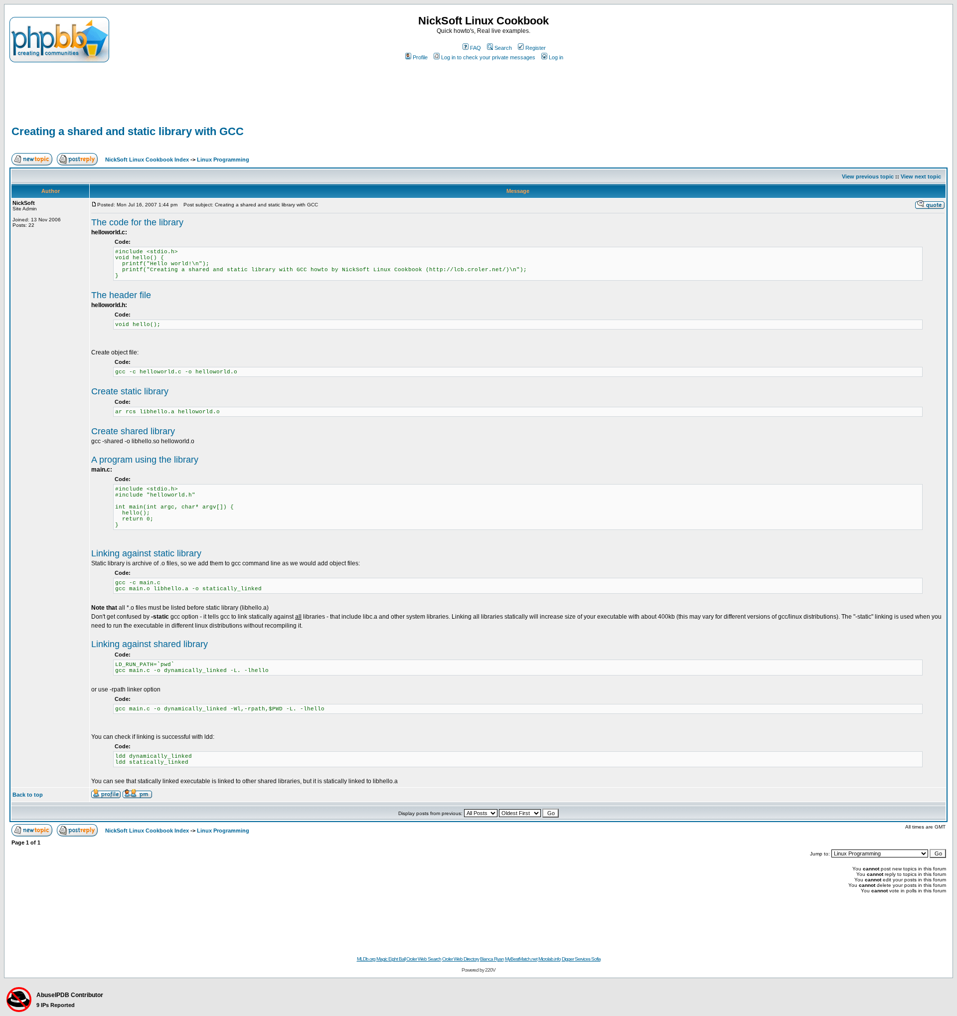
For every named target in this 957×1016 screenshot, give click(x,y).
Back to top (27, 795)
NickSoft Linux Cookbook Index (147, 160)
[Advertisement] (903, 24)
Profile (420, 57)
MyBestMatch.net (521, 959)
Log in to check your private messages (488, 57)
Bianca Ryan (492, 959)
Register (535, 48)
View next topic (921, 176)
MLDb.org (366, 959)
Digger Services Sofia (581, 959)
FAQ (475, 48)
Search (503, 48)
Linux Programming (223, 160)
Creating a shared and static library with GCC (127, 131)
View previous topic (868, 176)
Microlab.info (549, 959)
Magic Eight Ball (390, 959)
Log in (556, 57)
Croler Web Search (423, 959)
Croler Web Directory (460, 959)
